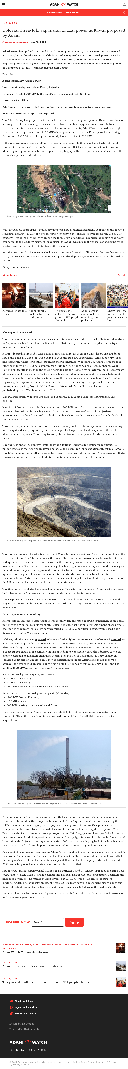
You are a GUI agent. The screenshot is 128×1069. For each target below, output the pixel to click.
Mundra (63, 603)
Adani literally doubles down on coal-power (33, 966)
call (95, 339)
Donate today (72, 12)
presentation (13, 651)
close (124, 12)
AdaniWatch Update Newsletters (25, 952)
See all (122, 275)
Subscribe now (54, 12)
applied (116, 639)
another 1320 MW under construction (26, 668)
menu (4, 4)
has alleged (117, 589)
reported (40, 639)
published (8, 390)
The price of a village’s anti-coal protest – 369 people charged (46, 982)
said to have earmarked (35, 252)
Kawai (102, 120)
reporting (41, 837)
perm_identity (124, 4)
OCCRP (44, 386)
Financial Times (70, 386)
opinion (67, 870)
